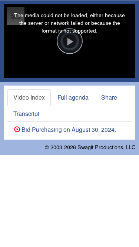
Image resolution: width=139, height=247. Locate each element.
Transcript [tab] (26, 113)
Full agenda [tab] (73, 97)
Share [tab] (109, 97)
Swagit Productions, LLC (106, 147)
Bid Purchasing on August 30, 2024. (68, 129)
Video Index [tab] (29, 97)
